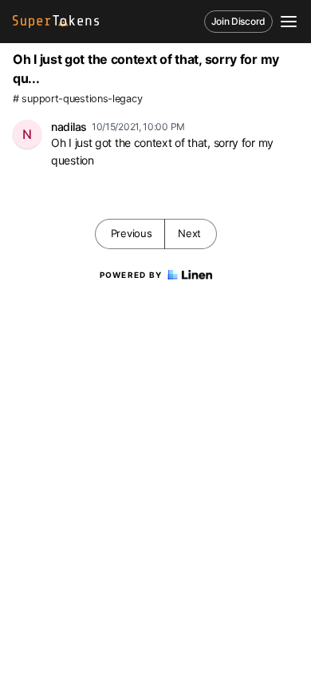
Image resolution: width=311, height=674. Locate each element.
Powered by (131, 275)
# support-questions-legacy (77, 99)
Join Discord (238, 21)
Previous (131, 233)
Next (189, 233)
